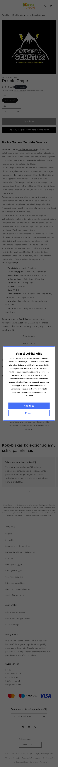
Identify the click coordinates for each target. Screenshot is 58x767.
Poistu (29, 413)
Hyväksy (29, 405)
